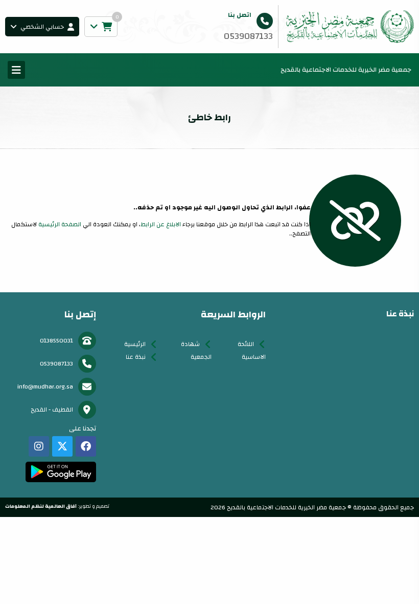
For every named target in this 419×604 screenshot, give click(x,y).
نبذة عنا (136, 356)
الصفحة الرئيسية (59, 224)
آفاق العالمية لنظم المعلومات (41, 506)
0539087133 (56, 363)
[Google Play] (61, 472)
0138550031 (56, 340)
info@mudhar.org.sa (45, 386)
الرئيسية (135, 344)
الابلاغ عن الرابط (161, 224)
